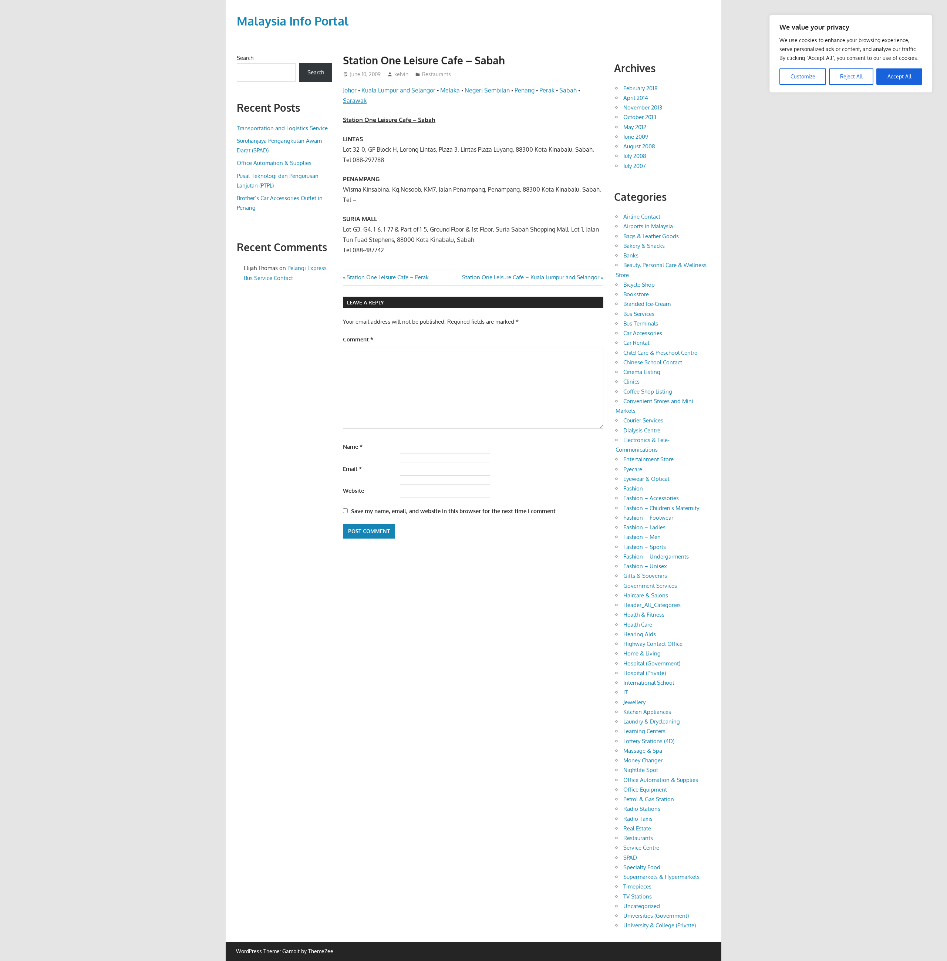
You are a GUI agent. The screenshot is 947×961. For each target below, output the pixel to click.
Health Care (637, 624)
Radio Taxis (638, 818)
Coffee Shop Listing (647, 391)
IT (625, 692)
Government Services (650, 585)
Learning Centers (644, 731)
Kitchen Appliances (647, 711)
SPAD (630, 857)
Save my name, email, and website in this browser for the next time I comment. (454, 511)
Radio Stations (641, 808)
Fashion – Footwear (648, 517)
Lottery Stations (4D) (648, 741)
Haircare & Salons (645, 595)
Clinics (631, 381)
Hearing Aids (639, 634)
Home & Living (642, 653)
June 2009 (635, 136)
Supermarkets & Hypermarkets (661, 876)
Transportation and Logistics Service (282, 128)
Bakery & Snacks (644, 245)
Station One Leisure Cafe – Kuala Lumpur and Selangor (530, 277)
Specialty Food (641, 867)
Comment (358, 339)
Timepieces (637, 886)
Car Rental (636, 342)
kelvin (401, 74)
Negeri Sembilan (487, 90)
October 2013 (639, 117)
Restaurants (436, 74)
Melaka (450, 90)
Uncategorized (641, 906)
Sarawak (355, 100)
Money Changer (643, 760)
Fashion (633, 488)
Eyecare (632, 469)
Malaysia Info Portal (292, 20)
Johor (350, 90)
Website (353, 490)
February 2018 (640, 88)
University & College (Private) (659, 925)
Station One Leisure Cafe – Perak (387, 277)
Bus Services (638, 313)
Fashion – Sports (644, 546)
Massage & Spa (642, 750)
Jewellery (634, 702)
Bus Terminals (640, 323)
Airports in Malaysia (648, 226)
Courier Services (643, 420)
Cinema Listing (641, 371)
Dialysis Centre (641, 430)
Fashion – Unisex (645, 566)
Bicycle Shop (639, 284)
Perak (547, 90)
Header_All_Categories (652, 604)
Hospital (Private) (644, 673)
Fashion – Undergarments (656, 556)
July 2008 (634, 155)
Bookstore (636, 294)
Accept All (899, 76)
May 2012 (634, 127)
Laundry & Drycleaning (651, 721)
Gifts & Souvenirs (645, 575)
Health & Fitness (643, 614)
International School (648, 682)
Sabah (568, 90)
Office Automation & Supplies (274, 162)
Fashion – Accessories (651, 498)
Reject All (851, 76)
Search (245, 57)
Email (352, 468)
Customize (803, 76)
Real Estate (637, 828)
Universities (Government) (656, 915)
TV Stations (637, 896)
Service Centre (641, 847)
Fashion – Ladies (644, 527)
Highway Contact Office (653, 643)
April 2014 (635, 97)
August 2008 (639, 146)
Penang (525, 90)
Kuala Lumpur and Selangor (398, 90)
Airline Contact (641, 216)
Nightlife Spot (640, 769)
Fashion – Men (642, 536)
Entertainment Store (648, 459)
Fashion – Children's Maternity (661, 508)
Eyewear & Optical (646, 478)
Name (353, 446)
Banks (630, 255)
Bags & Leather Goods (651, 236)
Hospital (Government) (651, 663)
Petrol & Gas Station (648, 799)
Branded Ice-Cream (647, 303)
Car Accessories (642, 333)
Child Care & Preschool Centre (660, 352)
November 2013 (642, 107)
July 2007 (634, 165)
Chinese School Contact (652, 362)
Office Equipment (645, 789)
